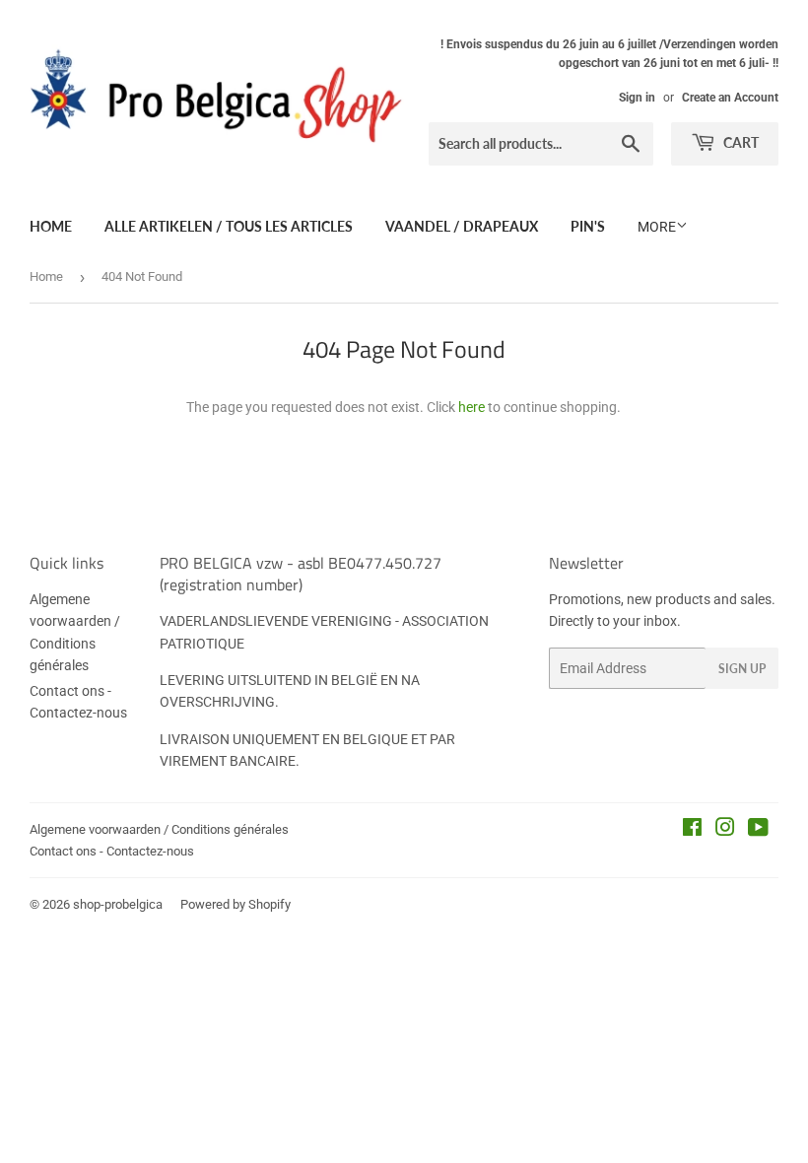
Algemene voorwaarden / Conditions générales (159, 829)
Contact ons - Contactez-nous (112, 851)
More (657, 227)
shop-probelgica (118, 904)
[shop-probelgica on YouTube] (758, 830)
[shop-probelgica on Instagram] (725, 830)
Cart (739, 142)
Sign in (637, 97)
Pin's (588, 226)
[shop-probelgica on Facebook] (692, 830)
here (471, 407)
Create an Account (730, 97)
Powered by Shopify (235, 904)
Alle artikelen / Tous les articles (228, 226)
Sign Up (742, 668)
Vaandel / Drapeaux (461, 226)
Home (51, 226)
